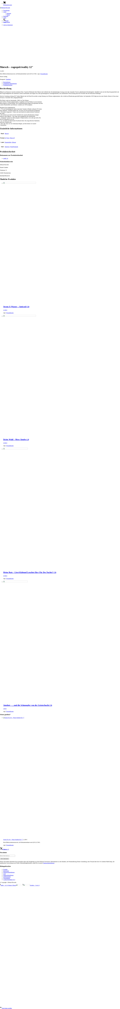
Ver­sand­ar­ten (6, 878)
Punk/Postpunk (14, 146)
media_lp (5, 158)
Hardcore (7, 146)
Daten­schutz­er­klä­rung (9, 872)
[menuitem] (61, 10)
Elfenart (14, 142)
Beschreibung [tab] (6, 82)
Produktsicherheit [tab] (7, 85)
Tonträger (8, 79)
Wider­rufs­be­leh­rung (8, 875)
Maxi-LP (12, 138)
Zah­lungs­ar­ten (7, 876)
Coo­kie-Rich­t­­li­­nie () (9, 879)
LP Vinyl (7, 138)
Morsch (7, 133)
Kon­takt (5, 869)
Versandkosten (44, 74)
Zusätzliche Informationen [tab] (10, 83)
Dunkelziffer (8, 142)
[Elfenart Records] (5, 7)
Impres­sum (6, 871)
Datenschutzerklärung (48, 863)
